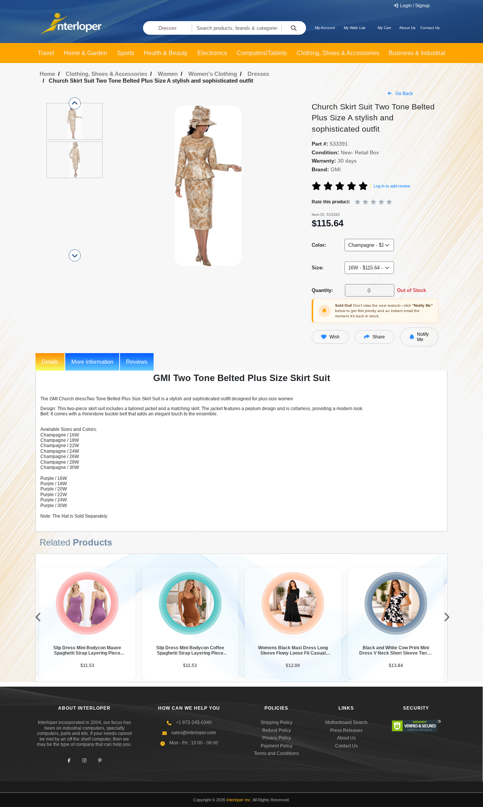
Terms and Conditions (276, 753)
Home (47, 74)
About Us (407, 28)
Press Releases (346, 730)
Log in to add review (392, 186)
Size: (317, 268)
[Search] (293, 28)
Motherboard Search (346, 722)
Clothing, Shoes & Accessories (106, 74)
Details (50, 361)
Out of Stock (411, 290)
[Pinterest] (99, 760)
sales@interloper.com (193, 732)
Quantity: (322, 290)
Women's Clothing (212, 74)
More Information (92, 361)
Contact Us (430, 28)
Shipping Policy (276, 722)
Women (168, 74)
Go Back (403, 93)
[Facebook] (68, 760)
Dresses (167, 28)
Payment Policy (276, 746)
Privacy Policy (276, 738)
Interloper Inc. (239, 800)
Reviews (137, 361)
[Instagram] (84, 760)
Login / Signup (414, 5)
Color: (319, 245)
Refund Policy (276, 730)
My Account (325, 28)
